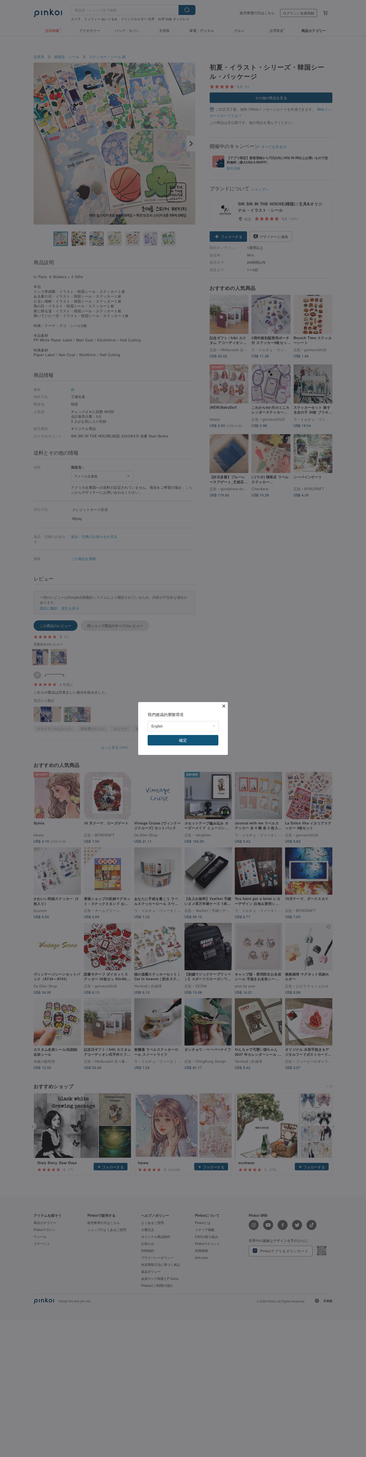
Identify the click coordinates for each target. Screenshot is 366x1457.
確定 (183, 740)
